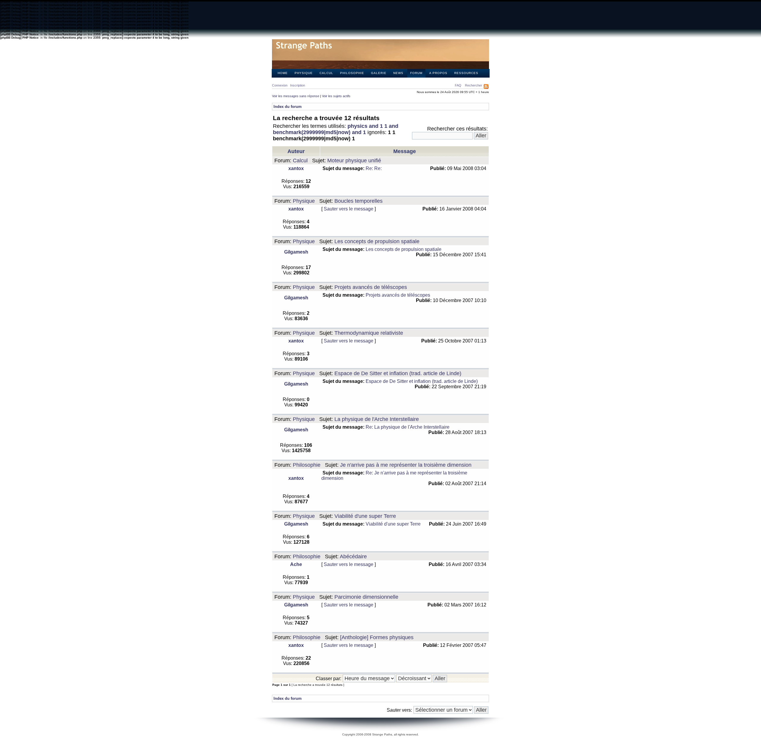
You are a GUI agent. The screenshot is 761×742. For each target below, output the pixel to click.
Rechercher (473, 85)
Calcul (326, 73)
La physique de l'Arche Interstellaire (376, 419)
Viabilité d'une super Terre (365, 516)
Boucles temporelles (358, 201)
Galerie (378, 73)
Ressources (466, 73)
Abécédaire (353, 556)
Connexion (279, 85)
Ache (296, 564)
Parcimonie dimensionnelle (366, 597)
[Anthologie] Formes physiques (376, 637)
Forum (416, 73)
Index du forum (287, 106)
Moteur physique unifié (354, 161)
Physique (304, 73)
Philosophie (352, 73)
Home (283, 73)
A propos (438, 73)
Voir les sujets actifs (336, 96)
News (398, 73)
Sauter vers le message (348, 208)
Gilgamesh (296, 251)
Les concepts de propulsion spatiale (376, 241)
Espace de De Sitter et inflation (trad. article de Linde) (397, 373)
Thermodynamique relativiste (368, 333)
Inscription (297, 85)
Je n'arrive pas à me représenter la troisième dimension (405, 465)
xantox (296, 168)
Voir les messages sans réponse (295, 96)
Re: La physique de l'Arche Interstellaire (407, 427)
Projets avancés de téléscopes (370, 287)
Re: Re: (374, 168)
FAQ (458, 85)
